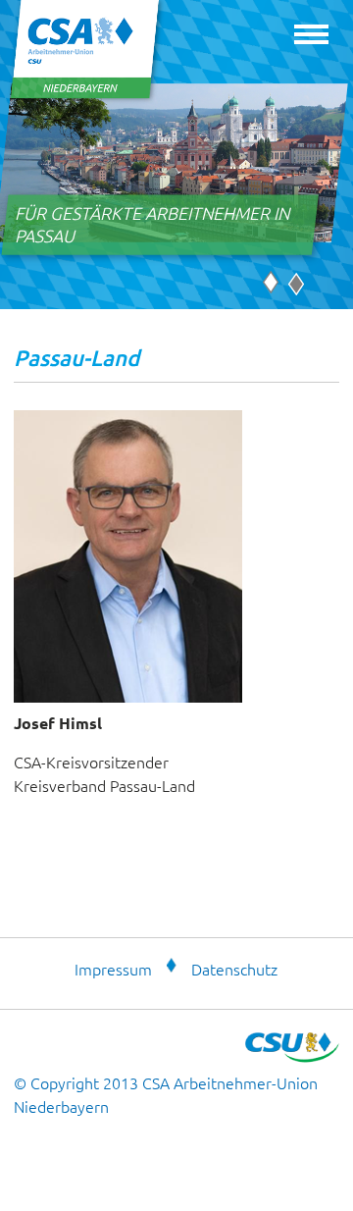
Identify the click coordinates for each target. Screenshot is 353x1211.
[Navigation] (311, 39)
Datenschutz (234, 968)
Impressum (113, 968)
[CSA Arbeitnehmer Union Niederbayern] (86, 98)
